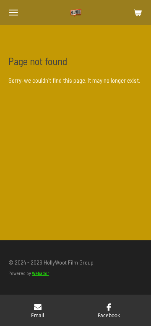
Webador (40, 273)
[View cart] (137, 12)
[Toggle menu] (13, 12)
